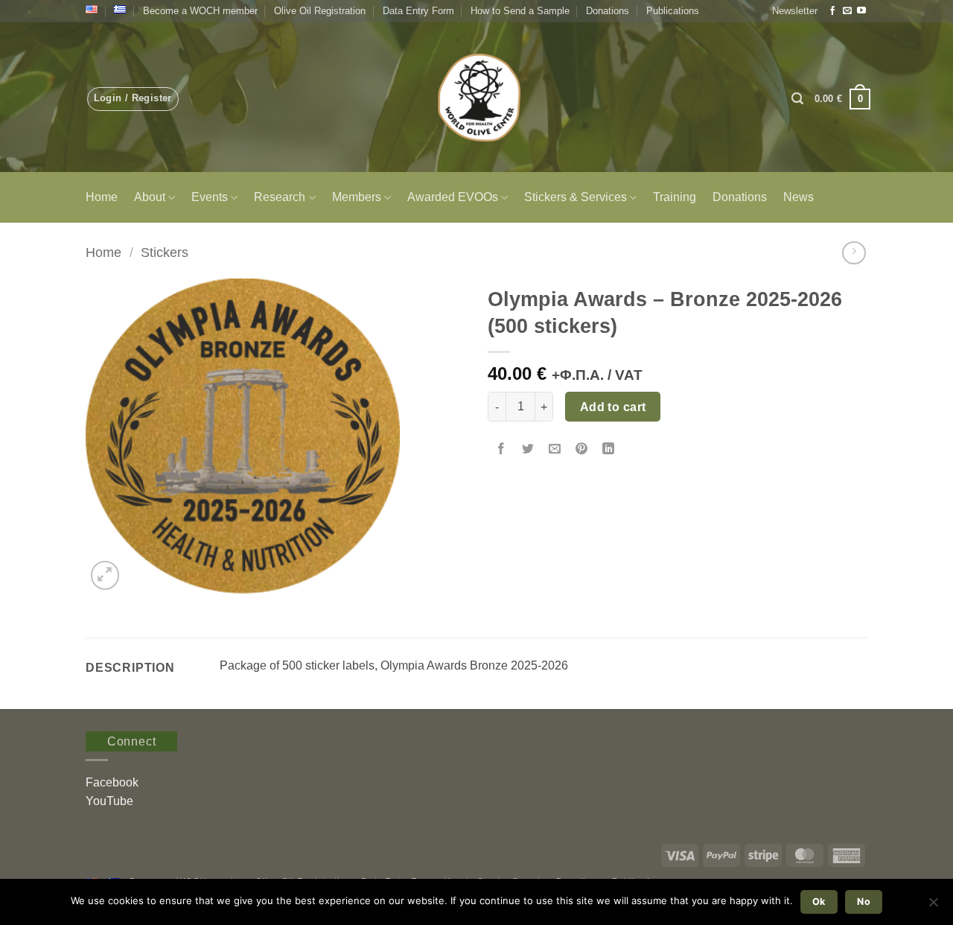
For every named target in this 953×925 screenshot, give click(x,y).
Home (102, 197)
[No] (933, 906)
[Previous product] (853, 252)
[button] (794, 11)
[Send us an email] (847, 11)
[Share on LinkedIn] (608, 449)
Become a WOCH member (200, 10)
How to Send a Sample (520, 10)
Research (279, 197)
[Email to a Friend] (555, 449)
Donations (607, 10)
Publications (672, 10)
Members (356, 197)
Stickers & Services (575, 197)
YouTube (109, 801)
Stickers (164, 252)
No (863, 901)
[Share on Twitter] (528, 449)
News (798, 197)
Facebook (112, 782)
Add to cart (613, 407)
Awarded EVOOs (452, 197)
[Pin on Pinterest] (582, 449)
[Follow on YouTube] (861, 11)
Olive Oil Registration (320, 10)
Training (674, 197)
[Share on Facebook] (501, 449)
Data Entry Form (418, 10)
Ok (819, 901)
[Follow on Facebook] (832, 11)
